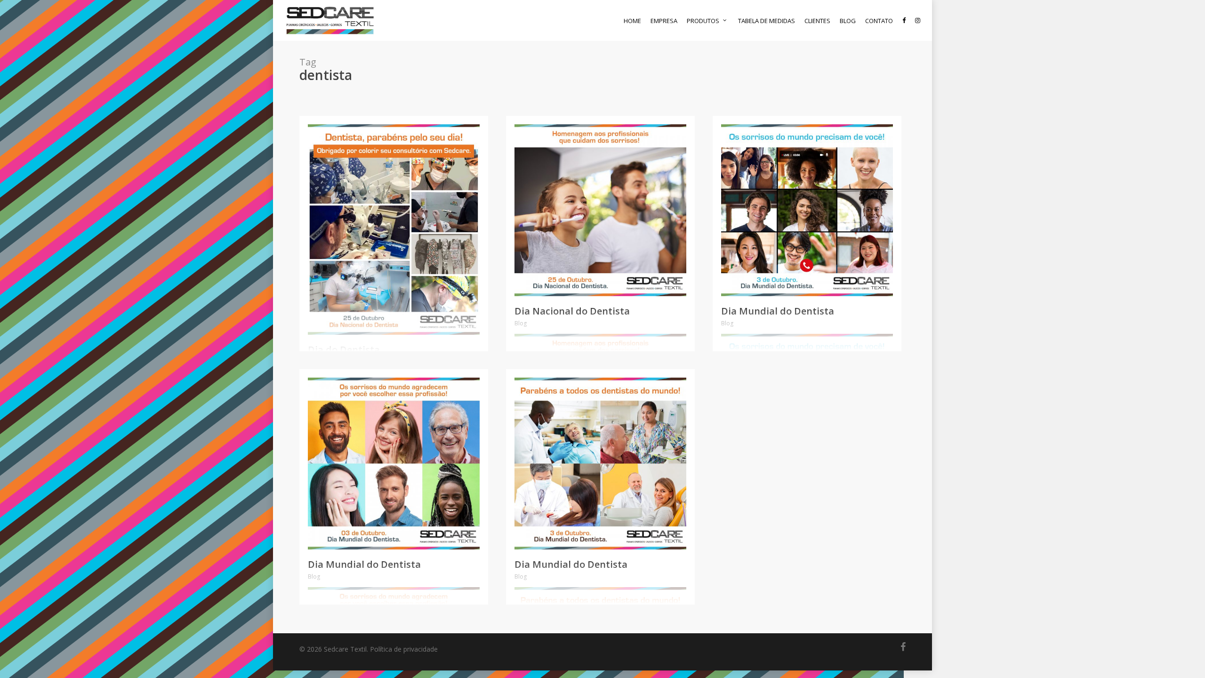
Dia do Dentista (344, 349)
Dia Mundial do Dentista (777, 311)
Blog (520, 323)
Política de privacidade (404, 649)
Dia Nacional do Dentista (572, 311)
